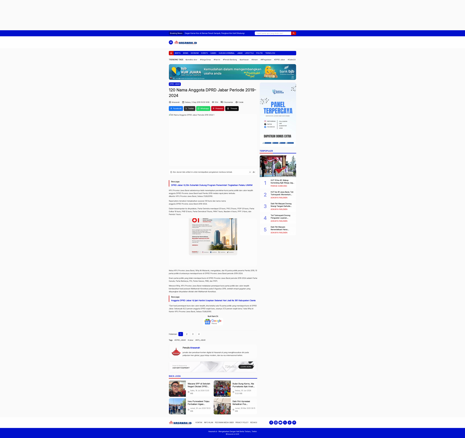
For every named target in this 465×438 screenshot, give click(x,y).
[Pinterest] (294, 423)
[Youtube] (280, 423)
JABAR (240, 53)
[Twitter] (285, 423)
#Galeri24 (292, 60)
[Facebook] (271, 423)
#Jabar (190, 340)
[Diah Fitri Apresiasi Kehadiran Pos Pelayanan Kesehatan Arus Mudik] (222, 406)
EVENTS (204, 53)
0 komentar (228, 102)
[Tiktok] (290, 423)
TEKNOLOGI (270, 53)
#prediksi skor (191, 60)
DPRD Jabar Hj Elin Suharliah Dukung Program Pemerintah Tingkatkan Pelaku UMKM (211, 185)
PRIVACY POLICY (242, 422)
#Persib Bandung (230, 60)
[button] (293, 33)
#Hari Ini (217, 60)
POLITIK (259, 53)
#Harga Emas (205, 60)
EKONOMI (195, 53)
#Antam (255, 60)
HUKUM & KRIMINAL (227, 53)
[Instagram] (276, 423)
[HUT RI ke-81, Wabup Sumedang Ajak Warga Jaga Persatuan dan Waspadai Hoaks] (278, 166)
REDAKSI (253, 422)
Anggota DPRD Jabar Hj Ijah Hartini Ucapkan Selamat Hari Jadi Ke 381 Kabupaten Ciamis (213, 300)
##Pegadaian (266, 60)
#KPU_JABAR (200, 340)
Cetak (240, 102)
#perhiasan (244, 60)
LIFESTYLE (249, 53)
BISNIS (185, 53)
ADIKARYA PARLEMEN (279, 198)
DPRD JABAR (175, 84)
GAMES (213, 53)
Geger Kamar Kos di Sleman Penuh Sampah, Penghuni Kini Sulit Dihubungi (214, 33)
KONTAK (199, 422)
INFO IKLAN (208, 422)
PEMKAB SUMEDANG (279, 186)
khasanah (195, 347)
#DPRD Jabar (279, 60)
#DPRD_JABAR (180, 340)
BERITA (178, 53)
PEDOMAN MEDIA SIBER (224, 422)
